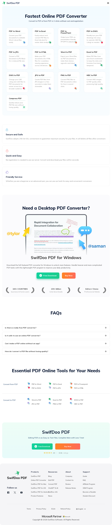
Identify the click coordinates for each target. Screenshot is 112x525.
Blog (50, 476)
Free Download (49, 275)
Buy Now (69, 275)
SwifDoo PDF (35, 476)
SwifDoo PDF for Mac (38, 484)
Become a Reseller (89, 492)
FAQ (84, 480)
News (50, 496)
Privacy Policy (41, 509)
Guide (85, 476)
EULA (53, 509)
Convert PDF (52, 484)
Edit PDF (51, 480)
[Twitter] (15, 492)
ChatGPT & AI (53, 488)
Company (69, 476)
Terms (29, 509)
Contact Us (70, 480)
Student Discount (89, 496)
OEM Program (88, 488)
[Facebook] (8, 492)
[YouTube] (21, 492)
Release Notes (71, 488)
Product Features (37, 496)
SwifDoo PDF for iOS (38, 488)
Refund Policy (65, 509)
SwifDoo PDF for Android (40, 492)
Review (68, 484)
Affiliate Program (89, 484)
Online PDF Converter (38, 480)
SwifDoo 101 (53, 492)
